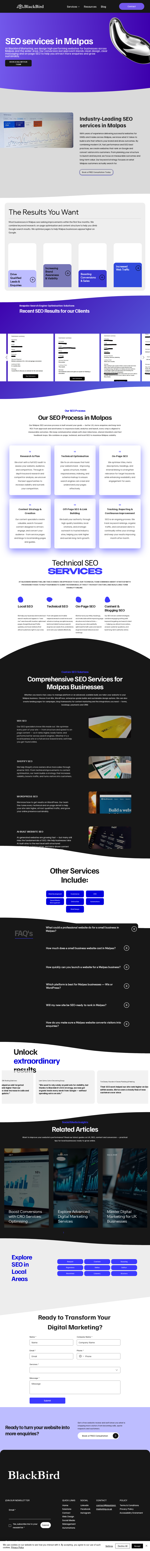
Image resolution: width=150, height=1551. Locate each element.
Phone (80, 1350)
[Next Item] (143, 357)
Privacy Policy (127, 1508)
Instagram (85, 1512)
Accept (137, 1546)
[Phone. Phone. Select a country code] (82, 1356)
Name (33, 1337)
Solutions (66, 1508)
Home (65, 1505)
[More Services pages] (79, 6)
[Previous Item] (6, 357)
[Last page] (100, 1232)
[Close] (146, 1546)
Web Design (68, 1516)
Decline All (122, 1546)
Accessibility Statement (131, 1512)
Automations (68, 1527)
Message (34, 1378)
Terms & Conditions (129, 1505)
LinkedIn (84, 1505)
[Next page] (94, 1232)
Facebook (85, 1508)
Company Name (84, 1337)
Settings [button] (109, 1546)
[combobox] (75, 1370)
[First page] (51, 1232)
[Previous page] (57, 1232)
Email (33, 1350)
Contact (66, 1512)
